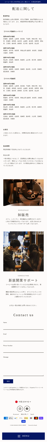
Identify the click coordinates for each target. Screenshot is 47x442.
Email (4, 334)
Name (5, 322)
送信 (8, 381)
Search (32, 414)
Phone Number (7, 346)
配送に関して (24, 414)
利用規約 (12, 389)
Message (5, 357)
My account (16, 414)
